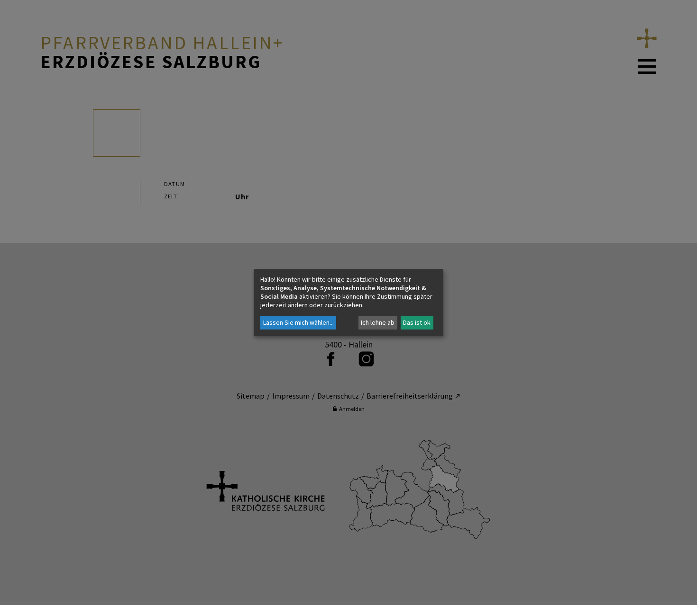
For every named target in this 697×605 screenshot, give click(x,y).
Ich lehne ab (377, 322)
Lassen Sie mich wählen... (298, 322)
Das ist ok (417, 322)
